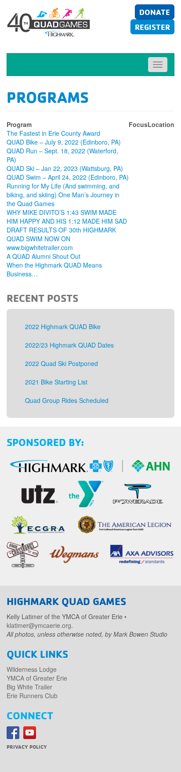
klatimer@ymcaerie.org (39, 625)
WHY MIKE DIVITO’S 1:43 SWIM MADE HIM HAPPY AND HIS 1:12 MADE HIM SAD (67, 216)
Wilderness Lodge (32, 669)
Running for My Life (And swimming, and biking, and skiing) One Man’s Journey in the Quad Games (63, 194)
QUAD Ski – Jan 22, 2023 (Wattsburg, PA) (65, 168)
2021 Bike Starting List (56, 381)
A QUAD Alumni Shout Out (43, 256)
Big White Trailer (29, 686)
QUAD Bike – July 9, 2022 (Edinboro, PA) (64, 142)
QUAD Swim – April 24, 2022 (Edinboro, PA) (68, 177)
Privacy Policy (27, 746)
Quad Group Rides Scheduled (67, 400)
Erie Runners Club (32, 695)
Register (152, 27)
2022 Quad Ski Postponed (61, 363)
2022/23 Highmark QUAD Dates (69, 345)
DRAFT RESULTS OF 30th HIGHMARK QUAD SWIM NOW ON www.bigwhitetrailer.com (61, 238)
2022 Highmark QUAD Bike (63, 326)
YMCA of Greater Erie (37, 678)
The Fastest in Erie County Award (53, 133)
